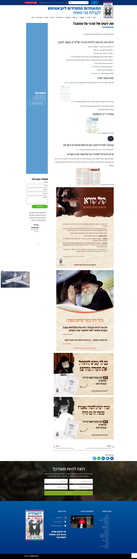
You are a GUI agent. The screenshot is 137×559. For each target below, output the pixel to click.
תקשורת (82, 17)
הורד (110, 138)
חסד (52, 17)
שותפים (106, 545)
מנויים (46, 17)
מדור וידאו (39, 17)
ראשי (94, 17)
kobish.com (34, 556)
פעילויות (67, 17)
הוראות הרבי (105, 523)
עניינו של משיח (105, 540)
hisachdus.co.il (96, 73)
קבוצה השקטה (102, 150)
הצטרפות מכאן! (37, 103)
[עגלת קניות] (94, 2)
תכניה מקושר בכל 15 (104, 546)
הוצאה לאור (59, 17)
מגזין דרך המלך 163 (104, 537)
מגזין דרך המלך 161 (104, 534)
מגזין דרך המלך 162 (104, 535)
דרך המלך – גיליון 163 (104, 520)
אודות (88, 17)
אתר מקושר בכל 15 (104, 518)
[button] (112, 458)
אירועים (75, 17)
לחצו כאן (66, 83)
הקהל (107, 524)
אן (76, 150)
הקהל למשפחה (105, 526)
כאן (99, 133)
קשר (32, 17)
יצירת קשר (106, 531)
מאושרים (106, 532)
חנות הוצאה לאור (105, 528)
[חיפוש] (71, 2)
